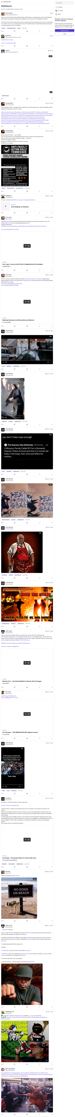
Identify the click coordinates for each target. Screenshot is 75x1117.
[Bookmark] (39, 31)
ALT (51, 92)
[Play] (3, 362)
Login (64, 34)
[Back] (1, 2)
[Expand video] (48, 362)
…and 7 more (24, 28)
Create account (64, 30)
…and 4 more (24, 421)
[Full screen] (51, 362)
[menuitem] (27, 349)
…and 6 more (26, 864)
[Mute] (6, 362)
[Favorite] (27, 31)
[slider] (27, 360)
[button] (27, 349)
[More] (52, 31)
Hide (50, 56)
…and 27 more (27, 188)
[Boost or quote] (14, 31)
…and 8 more (23, 366)
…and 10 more (25, 575)
